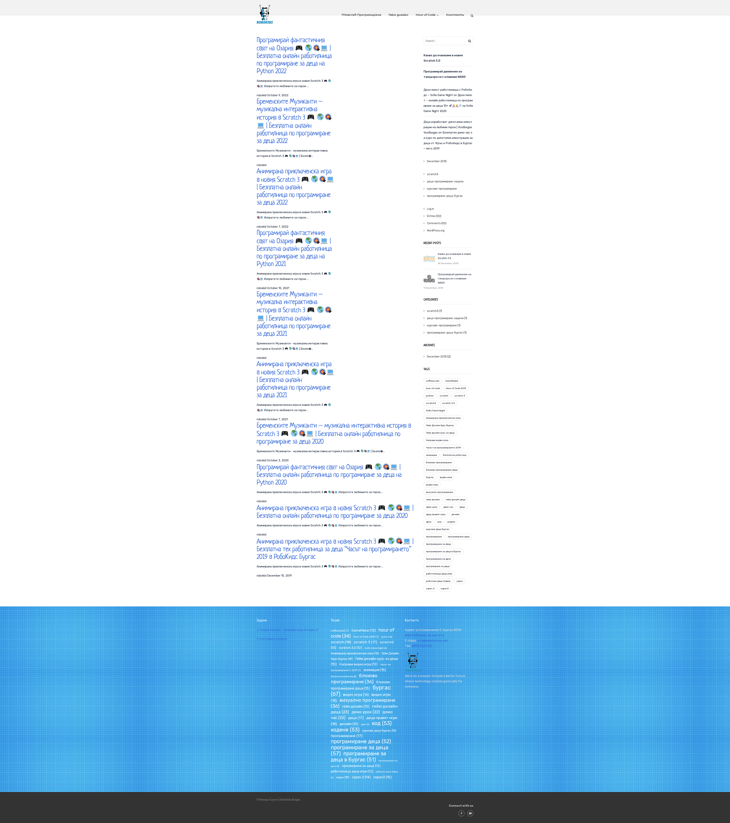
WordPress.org (435, 230)
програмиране (434, 536)
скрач (459, 581)
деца (462, 507)
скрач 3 (430, 588)
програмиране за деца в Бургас (443, 551)
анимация (431, 455)
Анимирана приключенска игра (443, 418)
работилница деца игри (439, 573)
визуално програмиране (439, 492)
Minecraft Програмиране (361, 15)
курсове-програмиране (442, 188)
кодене (451, 521)
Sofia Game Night (435, 410)
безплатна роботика (454, 455)
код (439, 521)
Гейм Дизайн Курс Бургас (440, 425)
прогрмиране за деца (438, 566)
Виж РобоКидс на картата (424, 635)
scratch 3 (459, 395)
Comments (437, 223)
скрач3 (445, 588)
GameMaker (451, 381)
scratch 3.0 (448, 403)
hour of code (433, 388)
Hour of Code (426, 15)
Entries (434, 216)
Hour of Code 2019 (456, 388)
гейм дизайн (433, 499)
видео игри (432, 484)
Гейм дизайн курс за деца (440, 432)
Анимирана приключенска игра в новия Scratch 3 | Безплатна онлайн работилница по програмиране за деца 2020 (335, 512)
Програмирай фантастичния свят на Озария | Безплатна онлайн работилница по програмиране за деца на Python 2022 (294, 56)
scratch (444, 395)
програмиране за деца (438, 544)
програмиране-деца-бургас (445, 196)
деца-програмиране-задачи (445, 181)
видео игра (446, 477)
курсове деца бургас (437, 529)
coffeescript (432, 381)
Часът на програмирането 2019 (443, 447)
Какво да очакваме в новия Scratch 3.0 (443, 58)
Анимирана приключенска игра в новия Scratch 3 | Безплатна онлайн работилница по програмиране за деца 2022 (294, 187)
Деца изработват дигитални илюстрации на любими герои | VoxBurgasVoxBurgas (448, 127)
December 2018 (437, 161)
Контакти (455, 15)
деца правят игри (435, 514)
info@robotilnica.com (432, 640)
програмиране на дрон (438, 559)
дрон (428, 521)
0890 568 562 (422, 646)
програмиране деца (459, 536)
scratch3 (432, 174)
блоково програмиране (439, 462)
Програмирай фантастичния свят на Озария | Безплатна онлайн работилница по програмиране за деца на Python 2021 (294, 249)
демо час (448, 507)
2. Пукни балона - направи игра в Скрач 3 (287, 630)
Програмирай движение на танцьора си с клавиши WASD (445, 74)
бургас (430, 477)
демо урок (431, 507)
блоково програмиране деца (442, 470)
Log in (430, 209)
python (430, 395)
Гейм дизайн (398, 15)
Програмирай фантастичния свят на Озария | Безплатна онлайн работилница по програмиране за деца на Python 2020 (329, 475)
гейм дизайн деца (455, 499)
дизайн (455, 514)
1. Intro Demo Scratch (272, 639)
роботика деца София (438, 581)
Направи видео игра (437, 440)
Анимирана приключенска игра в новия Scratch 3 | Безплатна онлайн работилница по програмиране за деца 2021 (294, 380)
